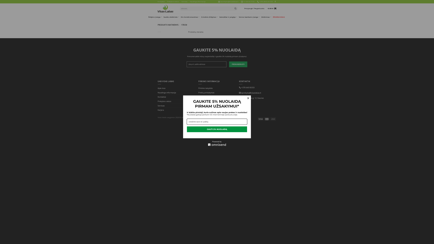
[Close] (248, 98)
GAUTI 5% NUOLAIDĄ (217, 129)
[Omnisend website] (217, 143)
